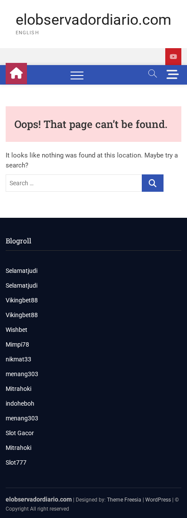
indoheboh (20, 403)
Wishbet (16, 329)
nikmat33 (18, 359)
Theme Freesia (124, 500)
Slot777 (16, 462)
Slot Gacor (20, 432)
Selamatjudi (21, 270)
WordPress (158, 500)
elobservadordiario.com (93, 19)
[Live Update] (173, 56)
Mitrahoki (18, 388)
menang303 (22, 373)
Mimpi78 (17, 344)
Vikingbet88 (22, 300)
